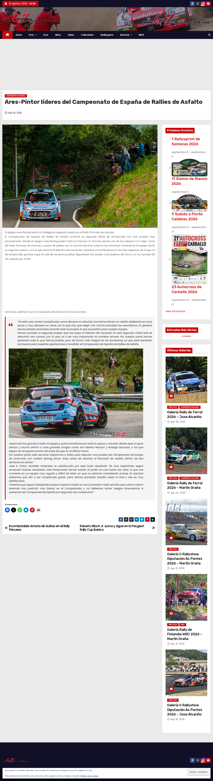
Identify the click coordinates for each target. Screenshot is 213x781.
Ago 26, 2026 (178, 421)
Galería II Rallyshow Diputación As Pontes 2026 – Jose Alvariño (184, 709)
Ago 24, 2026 (178, 492)
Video (71, 34)
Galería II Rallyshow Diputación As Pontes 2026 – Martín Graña (184, 558)
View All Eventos (175, 311)
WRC (183, 624)
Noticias (125, 34)
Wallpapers (107, 34)
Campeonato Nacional (15, 96)
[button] (209, 35)
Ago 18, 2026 (178, 719)
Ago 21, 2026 (178, 568)
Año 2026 (173, 407)
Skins (58, 34)
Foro (45, 34)
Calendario (87, 34)
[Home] (7, 35)
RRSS (141, 34)
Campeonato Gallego (190, 407)
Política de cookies (89, 776)
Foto (32, 34)
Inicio (19, 34)
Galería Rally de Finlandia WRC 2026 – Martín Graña (184, 634)
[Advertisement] (106, 62)
